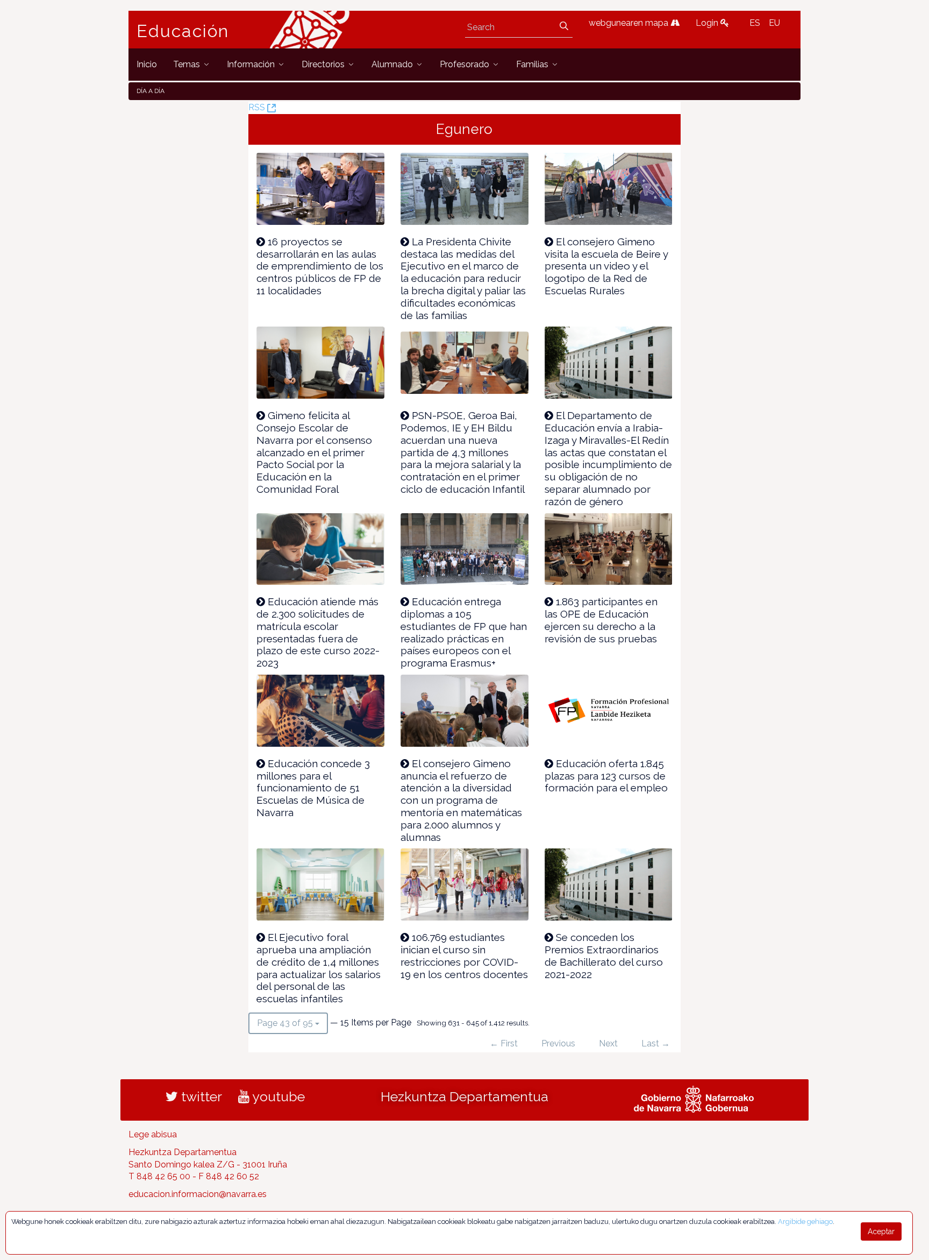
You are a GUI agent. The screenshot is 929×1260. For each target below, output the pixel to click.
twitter (200, 1096)
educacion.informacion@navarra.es (197, 1194)
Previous (558, 1043)
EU (774, 23)
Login (708, 23)
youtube (277, 1096)
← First (504, 1043)
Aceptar (881, 1231)
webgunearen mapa (629, 23)
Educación (183, 31)
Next (608, 1043)
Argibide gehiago (805, 1221)
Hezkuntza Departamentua (464, 1096)
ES (754, 23)
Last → (655, 1043)
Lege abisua (152, 1134)
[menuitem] (146, 64)
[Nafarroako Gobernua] (694, 1097)
